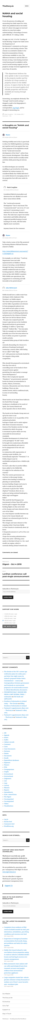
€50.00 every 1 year (10, 620)
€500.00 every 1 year (10, 616)
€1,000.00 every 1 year (11, 614)
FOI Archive (6, 1001)
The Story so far (7, 997)
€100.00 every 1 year (10, 618)
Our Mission (6, 993)
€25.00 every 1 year (10, 622)
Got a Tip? (5, 1005)
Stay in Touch (6, 1013)
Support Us (6, 1009)
